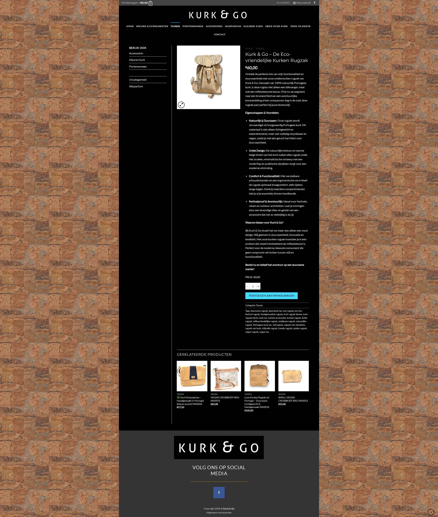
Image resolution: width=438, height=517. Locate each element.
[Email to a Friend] (261, 339)
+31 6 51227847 (282, 3)
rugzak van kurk (253, 328)
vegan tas (264, 332)
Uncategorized (137, 79)
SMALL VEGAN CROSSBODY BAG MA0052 (293, 399)
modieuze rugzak (286, 321)
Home (249, 48)
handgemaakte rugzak (272, 314)
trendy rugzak (285, 328)
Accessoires (214, 26)
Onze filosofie (300, 26)
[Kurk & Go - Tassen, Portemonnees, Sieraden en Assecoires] (218, 14)
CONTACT (220, 34)
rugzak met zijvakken (294, 324)
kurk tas (263, 317)
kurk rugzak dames (293, 314)
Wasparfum (233, 26)
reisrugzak (278, 324)
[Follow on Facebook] (314, 3)
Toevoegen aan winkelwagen (271, 295)
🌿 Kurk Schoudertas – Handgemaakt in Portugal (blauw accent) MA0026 (190, 400)
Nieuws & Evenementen (152, 26)
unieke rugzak (300, 328)
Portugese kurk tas (262, 324)
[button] (136, 3)
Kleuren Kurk (253, 26)
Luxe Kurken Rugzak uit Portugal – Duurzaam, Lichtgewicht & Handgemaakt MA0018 (256, 402)
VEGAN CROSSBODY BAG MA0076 (225, 399)
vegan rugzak (252, 332)
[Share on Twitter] (254, 339)
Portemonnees (193, 26)
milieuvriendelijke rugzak (265, 321)
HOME (130, 26)
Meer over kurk (276, 26)
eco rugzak (288, 310)
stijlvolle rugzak (269, 328)
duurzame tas (275, 310)
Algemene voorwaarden (219, 512)
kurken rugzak (294, 317)
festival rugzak (252, 314)
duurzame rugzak (259, 310)
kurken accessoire (277, 317)
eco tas (298, 310)
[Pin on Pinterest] (267, 339)
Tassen (175, 26)
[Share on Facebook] (248, 339)
